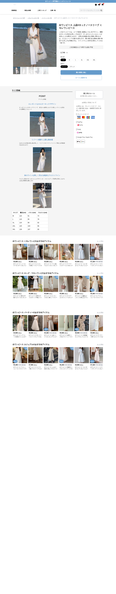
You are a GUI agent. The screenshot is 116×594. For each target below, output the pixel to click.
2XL (88, 60)
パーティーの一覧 (47, 18)
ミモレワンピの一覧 (33, 18)
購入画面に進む (81, 72)
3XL (94, 60)
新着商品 (14, 10)
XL (82, 60)
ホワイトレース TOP (19, 18)
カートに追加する (81, 77)
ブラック (72, 66)
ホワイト (64, 66)
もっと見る (100, 241)
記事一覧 (53, 10)
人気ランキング (42, 10)
